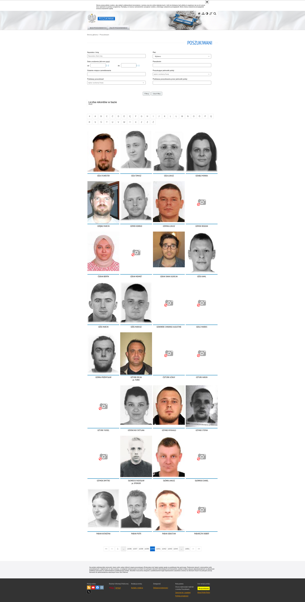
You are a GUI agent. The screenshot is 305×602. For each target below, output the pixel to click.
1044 (175, 549)
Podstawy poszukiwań (95, 79)
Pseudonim (157, 61)
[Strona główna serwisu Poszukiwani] (199, 13)
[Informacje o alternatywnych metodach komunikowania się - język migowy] (210, 13)
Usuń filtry (156, 94)
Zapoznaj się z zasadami (183, 592)
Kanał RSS (89, 587)
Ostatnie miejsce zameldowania (99, 70)
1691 (187, 549)
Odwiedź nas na (93, 587)
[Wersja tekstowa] (207, 13)
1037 (135, 549)
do (119, 66)
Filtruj (147, 94)
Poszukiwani (104, 35)
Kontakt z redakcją (137, 588)
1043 (170, 549)
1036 (129, 549)
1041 (158, 549)
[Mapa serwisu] (203, 13)
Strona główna (92, 35)
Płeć (154, 52)
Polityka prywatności (181, 596)
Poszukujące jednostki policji (163, 70)
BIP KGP (118, 588)
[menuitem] (98, 27)
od (88, 66)
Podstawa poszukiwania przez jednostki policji (170, 79)
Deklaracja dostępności (160, 588)
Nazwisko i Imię (93, 52)
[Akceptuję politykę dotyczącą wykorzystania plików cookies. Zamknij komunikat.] (207, 2)
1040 (152, 549)
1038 (141, 549)
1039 (147, 549)
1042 (164, 549)
